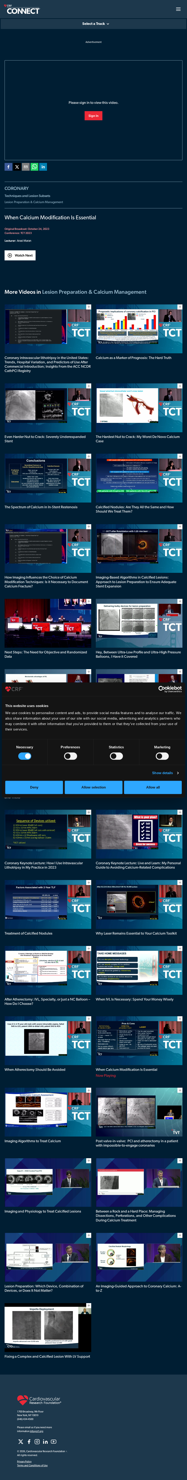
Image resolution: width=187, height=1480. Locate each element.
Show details (162, 773)
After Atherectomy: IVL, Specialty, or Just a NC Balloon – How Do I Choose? (47, 1002)
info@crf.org (36, 1431)
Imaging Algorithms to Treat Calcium (33, 1141)
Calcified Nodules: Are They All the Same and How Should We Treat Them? (135, 509)
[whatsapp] (34, 168)
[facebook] (8, 168)
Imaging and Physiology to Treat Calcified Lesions (43, 1211)
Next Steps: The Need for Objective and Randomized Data (46, 655)
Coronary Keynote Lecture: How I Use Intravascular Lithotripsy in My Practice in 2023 (44, 866)
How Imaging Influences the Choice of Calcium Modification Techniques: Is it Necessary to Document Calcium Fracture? (46, 582)
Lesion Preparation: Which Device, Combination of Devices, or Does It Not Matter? (44, 1289)
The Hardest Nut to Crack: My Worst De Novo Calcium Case (138, 439)
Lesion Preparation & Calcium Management (34, 202)
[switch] (70, 756)
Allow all (153, 787)
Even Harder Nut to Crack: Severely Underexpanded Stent (45, 439)
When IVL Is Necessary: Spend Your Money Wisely (135, 999)
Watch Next (24, 255)
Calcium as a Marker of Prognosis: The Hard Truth (133, 358)
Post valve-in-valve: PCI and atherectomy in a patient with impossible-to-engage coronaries (137, 1143)
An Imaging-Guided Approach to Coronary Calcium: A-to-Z (138, 1289)
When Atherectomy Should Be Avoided (35, 1070)
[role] (20, 1441)
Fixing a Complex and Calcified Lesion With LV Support (47, 1357)
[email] (26, 168)
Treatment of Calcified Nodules (28, 933)
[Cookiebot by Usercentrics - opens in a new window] (162, 689)
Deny (34, 787)
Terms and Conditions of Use (32, 1465)
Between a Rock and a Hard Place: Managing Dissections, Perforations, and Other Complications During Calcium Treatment (136, 1216)
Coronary (17, 188)
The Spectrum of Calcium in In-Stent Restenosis (41, 507)
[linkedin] (43, 168)
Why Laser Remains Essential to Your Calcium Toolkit (136, 933)
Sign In (93, 116)
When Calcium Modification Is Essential (126, 1070)
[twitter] (17, 168)
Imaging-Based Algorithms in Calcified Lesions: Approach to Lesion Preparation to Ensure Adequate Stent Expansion (136, 582)
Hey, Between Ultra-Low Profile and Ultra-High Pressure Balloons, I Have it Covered (138, 655)
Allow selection (93, 787)
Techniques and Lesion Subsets (27, 196)
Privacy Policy (24, 1462)
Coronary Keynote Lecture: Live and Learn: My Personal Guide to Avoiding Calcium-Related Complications (138, 866)
